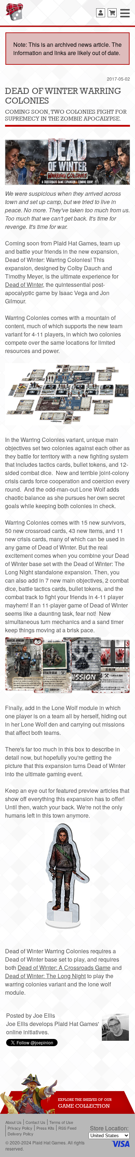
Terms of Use (61, 1122)
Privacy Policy (20, 1128)
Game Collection (84, 1106)
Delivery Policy (20, 1133)
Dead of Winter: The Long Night (45, 976)
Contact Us (35, 1122)
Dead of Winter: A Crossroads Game (64, 967)
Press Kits (45, 1128)
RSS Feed (67, 1128)
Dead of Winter (24, 284)
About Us (13, 1122)
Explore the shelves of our (85, 1099)
